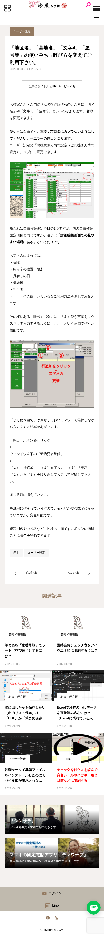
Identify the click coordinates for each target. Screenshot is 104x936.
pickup (69, 759)
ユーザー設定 (22, 31)
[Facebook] (48, 917)
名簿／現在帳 (17, 634)
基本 (16, 552)
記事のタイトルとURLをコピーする (52, 86)
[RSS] (56, 917)
